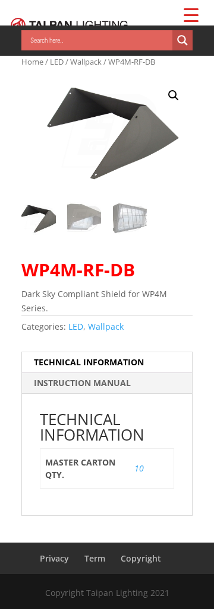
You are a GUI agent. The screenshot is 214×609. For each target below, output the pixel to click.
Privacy (54, 558)
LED (57, 61)
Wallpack (86, 61)
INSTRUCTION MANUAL (82, 382)
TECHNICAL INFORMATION (89, 362)
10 (139, 468)
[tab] (107, 362)
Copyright (141, 558)
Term (94, 558)
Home (32, 61)
